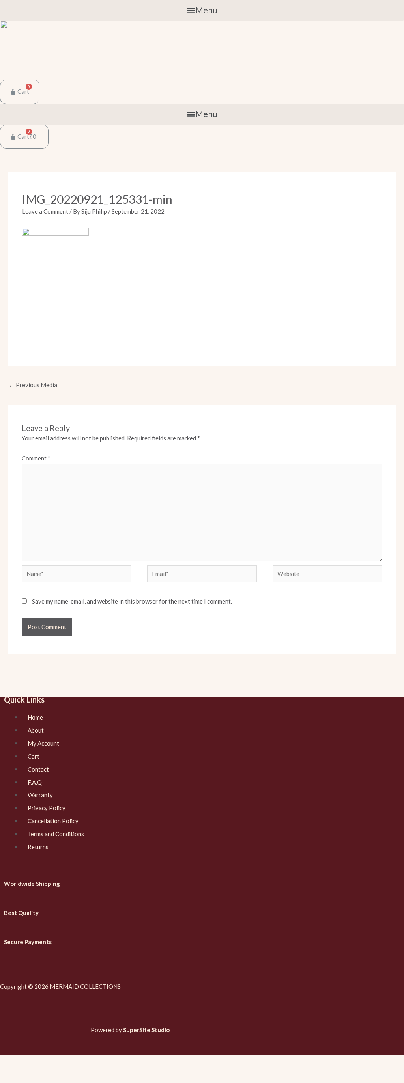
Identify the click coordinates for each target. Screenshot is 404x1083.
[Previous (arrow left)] (10, 1076)
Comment (36, 458)
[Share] (31, 1063)
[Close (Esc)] (10, 1063)
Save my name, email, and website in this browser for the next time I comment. (132, 601)
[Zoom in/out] (72, 1063)
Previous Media (33, 384)
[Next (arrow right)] (31, 1076)
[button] (202, 10)
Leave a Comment (45, 211)
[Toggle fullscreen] (52, 1063)
